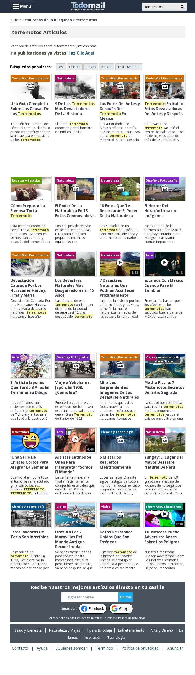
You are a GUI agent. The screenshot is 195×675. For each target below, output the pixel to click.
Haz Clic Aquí (80, 53)
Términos (109, 617)
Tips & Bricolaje (99, 630)
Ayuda (42, 648)
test (61, 67)
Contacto (20, 648)
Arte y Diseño (162, 630)
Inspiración (92, 637)
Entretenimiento (131, 630)
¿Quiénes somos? (71, 648)
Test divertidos (128, 67)
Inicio (14, 20)
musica (106, 67)
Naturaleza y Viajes (64, 630)
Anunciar (175, 648)
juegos (91, 67)
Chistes (74, 67)
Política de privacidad (132, 617)
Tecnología (116, 637)
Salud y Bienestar (29, 630)
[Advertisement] (97, 159)
